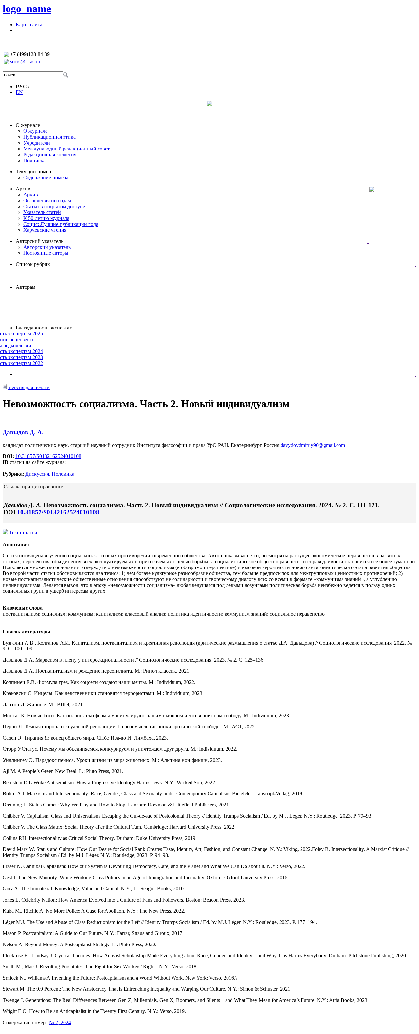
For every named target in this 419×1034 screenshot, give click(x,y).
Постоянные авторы (45, 253)
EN (19, 92)
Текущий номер (33, 171)
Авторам (25, 287)
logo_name (27, 8)
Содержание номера (45, 177)
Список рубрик (33, 264)
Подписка (34, 160)
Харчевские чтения (44, 230)
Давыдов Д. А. (23, 432)
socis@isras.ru (25, 61)
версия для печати (29, 387)
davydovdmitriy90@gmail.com (313, 445)
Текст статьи (23, 532)
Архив (23, 188)
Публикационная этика (49, 137)
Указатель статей (42, 212)
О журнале (28, 125)
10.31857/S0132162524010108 (48, 456)
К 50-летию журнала (46, 218)
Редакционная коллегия (49, 154)
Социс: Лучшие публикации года (60, 224)
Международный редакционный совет (66, 148)
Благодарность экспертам (44, 327)
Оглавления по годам (47, 200)
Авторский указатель (39, 241)
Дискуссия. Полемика (49, 474)
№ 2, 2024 (60, 1022)
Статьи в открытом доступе (54, 206)
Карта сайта (29, 24)
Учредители (36, 143)
